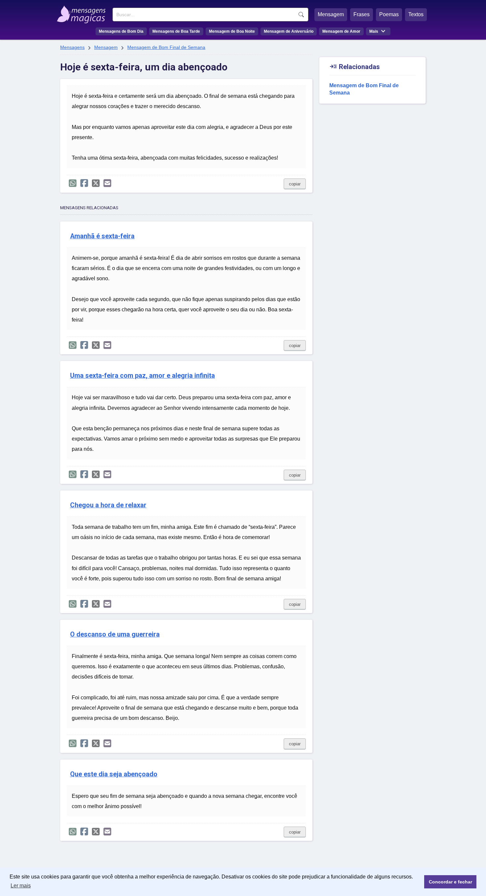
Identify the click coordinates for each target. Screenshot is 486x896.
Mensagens (72, 47)
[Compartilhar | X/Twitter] (95, 183)
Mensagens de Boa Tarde (176, 31)
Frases (361, 14)
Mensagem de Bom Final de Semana (166, 47)
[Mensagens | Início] (83, 12)
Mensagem (331, 14)
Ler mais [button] (21, 885)
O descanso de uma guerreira (115, 634)
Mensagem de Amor (341, 31)
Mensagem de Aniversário (288, 31)
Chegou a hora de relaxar (108, 505)
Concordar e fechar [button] (450, 881)
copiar (295, 183)
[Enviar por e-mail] (107, 183)
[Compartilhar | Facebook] (84, 183)
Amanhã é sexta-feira (102, 236)
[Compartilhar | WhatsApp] (72, 183)
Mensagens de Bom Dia (121, 31)
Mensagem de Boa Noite (232, 31)
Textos (416, 14)
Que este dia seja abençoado (113, 774)
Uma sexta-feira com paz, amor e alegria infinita (142, 375)
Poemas (389, 14)
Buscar (301, 14)
